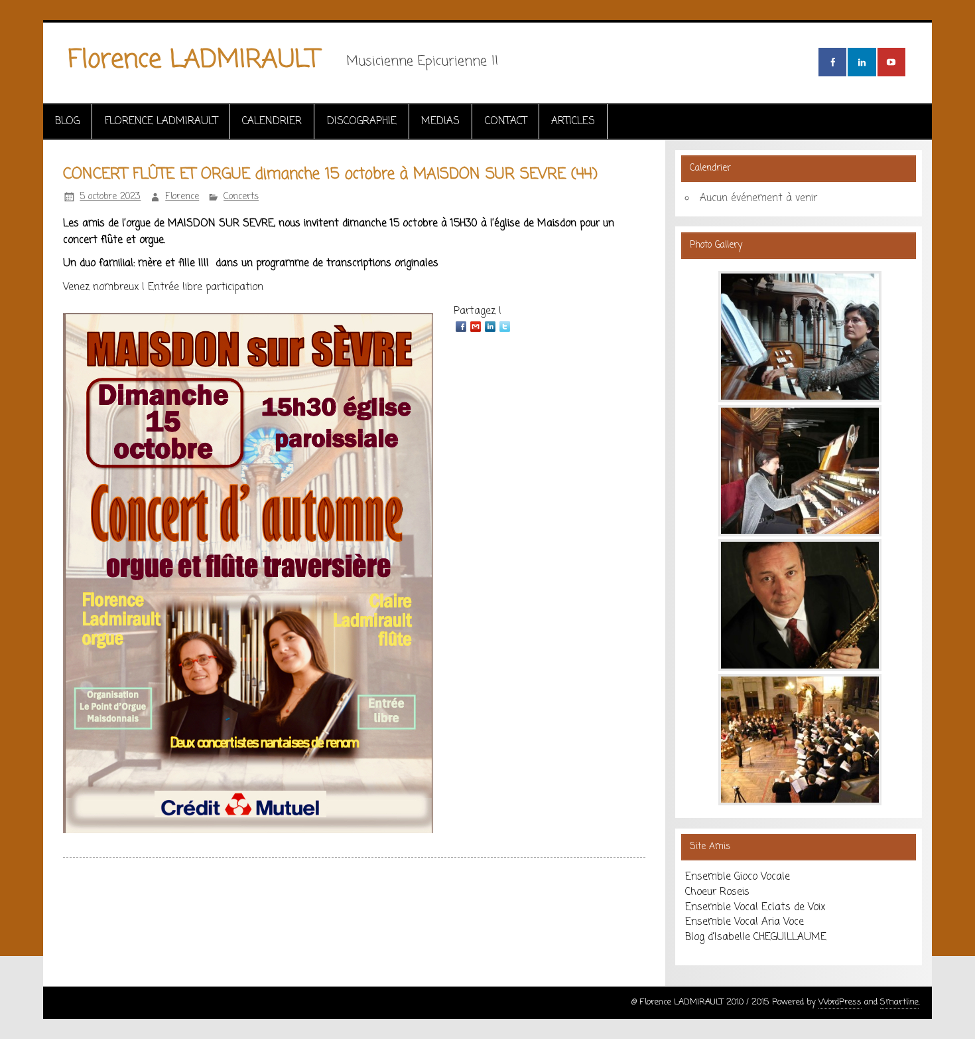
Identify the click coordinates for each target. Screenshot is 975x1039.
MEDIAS (440, 121)
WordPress (840, 1002)
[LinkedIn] (490, 326)
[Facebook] (461, 326)
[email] (475, 326)
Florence (182, 197)
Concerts (241, 197)
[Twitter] (504, 326)
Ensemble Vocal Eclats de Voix (755, 907)
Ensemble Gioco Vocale (737, 876)
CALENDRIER (272, 121)
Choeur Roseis (717, 892)
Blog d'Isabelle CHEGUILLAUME (755, 937)
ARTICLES (573, 121)
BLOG (67, 121)
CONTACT (506, 121)
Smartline (899, 1002)
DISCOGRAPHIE (362, 121)
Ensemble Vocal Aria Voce (744, 921)
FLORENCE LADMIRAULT (161, 121)
